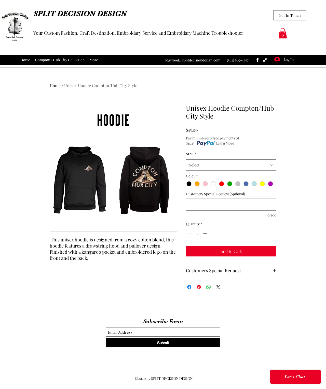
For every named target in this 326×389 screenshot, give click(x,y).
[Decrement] (190, 233)
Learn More (225, 143)
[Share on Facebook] (189, 287)
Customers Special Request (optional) (215, 193)
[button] (282, 33)
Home (55, 85)
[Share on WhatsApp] (209, 287)
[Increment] (205, 233)
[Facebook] (257, 59)
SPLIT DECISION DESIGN (80, 13)
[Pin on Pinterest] (199, 287)
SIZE (191, 153)
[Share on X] (218, 287)
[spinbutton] (197, 233)
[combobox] (231, 165)
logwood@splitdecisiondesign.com (192, 60)
